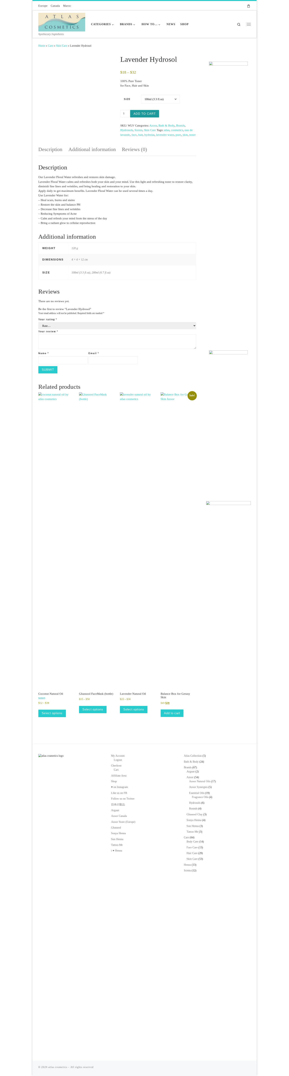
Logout (118, 759)
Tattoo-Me (117, 844)
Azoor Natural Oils (199, 781)
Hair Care (192, 853)
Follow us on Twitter (122, 798)
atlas (166, 130)
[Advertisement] (228, 280)
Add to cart (144, 113)
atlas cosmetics (57, 1067)
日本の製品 (118, 804)
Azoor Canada (119, 816)
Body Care (192, 841)
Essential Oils (196, 793)
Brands (180, 125)
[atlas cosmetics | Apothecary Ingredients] (61, 21)
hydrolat (149, 134)
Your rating (47, 319)
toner (192, 134)
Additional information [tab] (92, 149)
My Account (118, 755)
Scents (138, 130)
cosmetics (177, 130)
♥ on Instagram (119, 787)
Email (93, 353)
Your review (48, 331)
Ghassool (116, 827)
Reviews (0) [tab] (134, 149)
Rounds (193, 808)
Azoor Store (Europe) (123, 821)
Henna (187, 864)
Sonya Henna (118, 833)
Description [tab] (50, 149)
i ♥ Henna (116, 850)
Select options (52, 713)
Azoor (153, 125)
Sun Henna (117, 839)
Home (41, 45)
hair (140, 134)
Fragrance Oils (200, 797)
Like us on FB (119, 793)
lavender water (165, 134)
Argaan (115, 810)
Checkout (116, 765)
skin (185, 134)
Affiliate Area (118, 775)
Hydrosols (126, 130)
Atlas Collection (193, 755)
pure (178, 134)
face (134, 134)
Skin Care (61, 45)
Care (50, 45)
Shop (114, 781)
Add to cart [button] (172, 713)
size (127, 99)
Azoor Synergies (198, 787)
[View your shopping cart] (249, 5)
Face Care (192, 847)
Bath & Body (166, 125)
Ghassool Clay (194, 814)
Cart (116, 769)
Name (43, 353)
